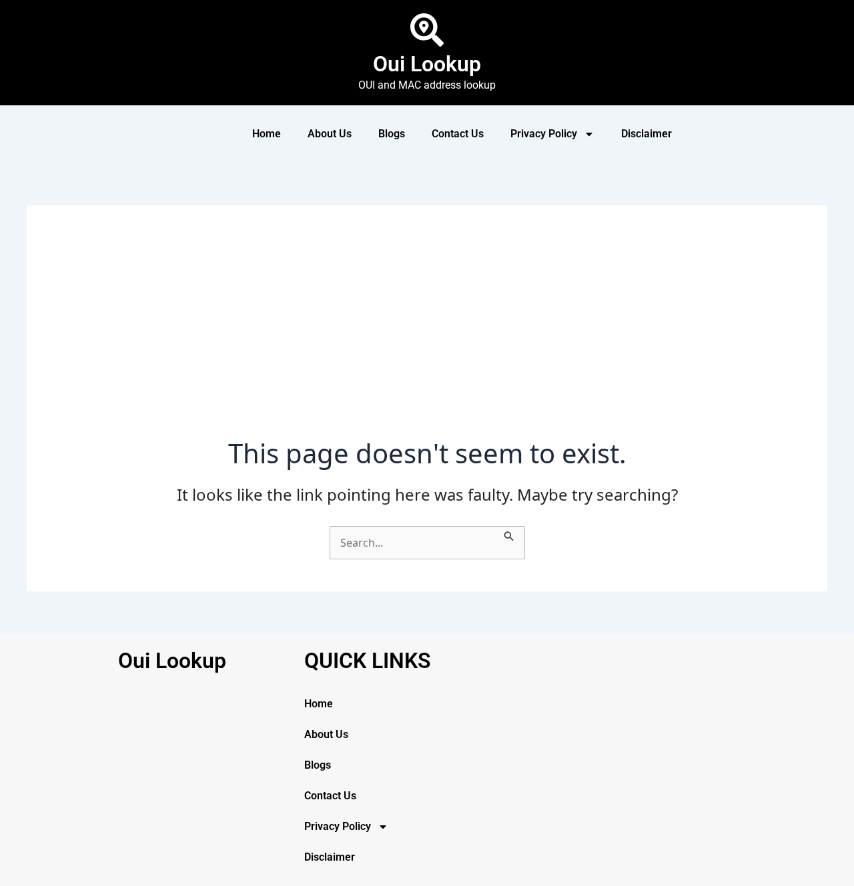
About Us (330, 133)
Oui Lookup (427, 64)
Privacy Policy (543, 133)
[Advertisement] (427, 337)
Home (266, 133)
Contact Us (458, 133)
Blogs (391, 133)
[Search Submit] (509, 534)
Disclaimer (646, 133)
